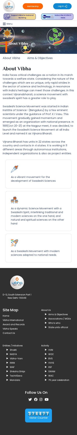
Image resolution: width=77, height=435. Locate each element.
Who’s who (54, 323)
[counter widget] (38, 413)
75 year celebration (58, 380)
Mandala (15, 380)
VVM (50, 349)
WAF (12, 367)
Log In (61, 6)
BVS (50, 358)
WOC (51, 354)
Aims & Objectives (40, 58)
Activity (45, 345)
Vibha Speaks (10, 328)
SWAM (51, 371)
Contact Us (9, 333)
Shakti (13, 349)
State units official (58, 327)
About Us (46, 310)
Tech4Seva (16, 375)
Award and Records (14, 324)
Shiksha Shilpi (17, 371)
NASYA (13, 354)
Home (6, 315)
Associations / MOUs (59, 318)
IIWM (12, 362)
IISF (50, 367)
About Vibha (11, 58)
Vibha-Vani (16, 358)
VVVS (51, 362)
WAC (51, 375)
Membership (32, 6)
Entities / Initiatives (13, 345)
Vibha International (13, 320)
